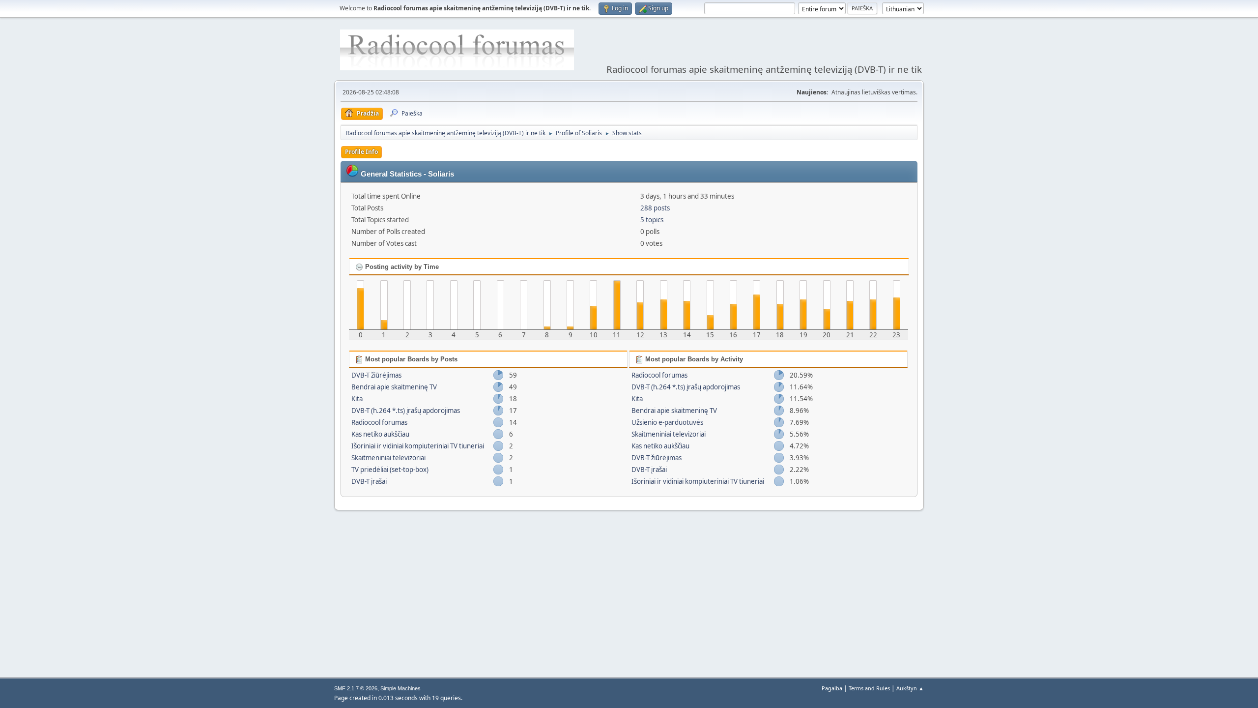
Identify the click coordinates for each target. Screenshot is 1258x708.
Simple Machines (400, 688)
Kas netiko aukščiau (380, 434)
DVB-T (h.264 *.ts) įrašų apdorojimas (405, 410)
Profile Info (361, 152)
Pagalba (832, 688)
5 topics (651, 219)
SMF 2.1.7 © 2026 (355, 688)
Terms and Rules (869, 688)
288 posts (655, 208)
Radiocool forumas (379, 422)
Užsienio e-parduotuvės (667, 422)
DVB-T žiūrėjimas (376, 375)
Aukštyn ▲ (910, 688)
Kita (357, 398)
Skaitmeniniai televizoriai (388, 457)
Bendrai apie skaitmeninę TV (394, 387)
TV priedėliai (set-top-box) (390, 469)
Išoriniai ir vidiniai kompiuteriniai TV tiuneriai (417, 446)
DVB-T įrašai (369, 481)
